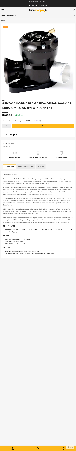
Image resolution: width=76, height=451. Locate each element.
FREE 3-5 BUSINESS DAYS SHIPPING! (38, 1)
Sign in (40, 5)
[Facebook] (11, 135)
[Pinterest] (16, 135)
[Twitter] (14, 135)
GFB (3, 100)
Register (45, 5)
